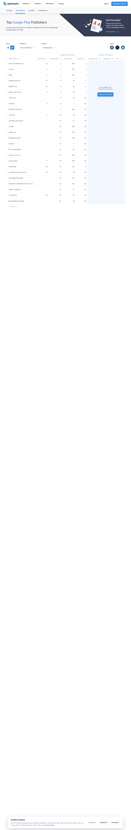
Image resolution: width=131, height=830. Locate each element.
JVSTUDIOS (13, 195)
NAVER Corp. (13, 86)
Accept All (115, 822)
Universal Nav (13, 161)
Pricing (61, 3)
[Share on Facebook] (112, 47)
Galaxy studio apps (15, 189)
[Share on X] (117, 47)
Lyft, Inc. (11, 69)
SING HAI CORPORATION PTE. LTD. (21, 184)
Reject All (103, 822)
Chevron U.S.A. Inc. (15, 155)
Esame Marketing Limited (16, 201)
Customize (92, 822)
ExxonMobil (12, 166)
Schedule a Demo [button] (119, 4)
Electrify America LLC (15, 109)
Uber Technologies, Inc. (16, 63)
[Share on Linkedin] (123, 47)
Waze (10, 75)
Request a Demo (105, 94)
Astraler (11, 143)
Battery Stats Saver (15, 92)
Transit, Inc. (12, 98)
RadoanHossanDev (15, 138)
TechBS (11, 126)
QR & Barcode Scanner (16, 121)
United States (47, 48)
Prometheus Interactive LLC (18, 172)
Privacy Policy (49, 825)
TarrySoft (12, 115)
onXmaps (12, 103)
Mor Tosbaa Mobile (15, 149)
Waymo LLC (12, 132)
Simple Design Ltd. (14, 80)
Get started (112, 32)
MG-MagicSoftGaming (16, 178)
